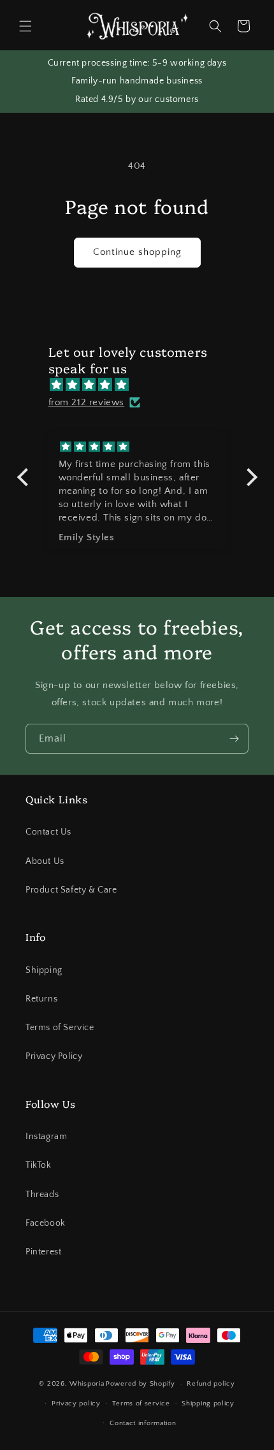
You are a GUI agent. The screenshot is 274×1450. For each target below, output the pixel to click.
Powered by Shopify (140, 1384)
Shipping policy (208, 1403)
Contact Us (48, 832)
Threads (42, 1194)
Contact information (143, 1423)
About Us (44, 861)
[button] (25, 26)
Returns (41, 999)
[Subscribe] (234, 739)
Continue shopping (137, 252)
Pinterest (43, 1252)
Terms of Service (59, 1028)
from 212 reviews (86, 402)
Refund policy (210, 1384)
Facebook (45, 1223)
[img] (143, 385)
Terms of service (140, 1403)
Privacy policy (76, 1403)
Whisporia (86, 1384)
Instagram (46, 1136)
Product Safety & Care (71, 890)
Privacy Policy (53, 1056)
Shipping (43, 970)
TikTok (38, 1165)
